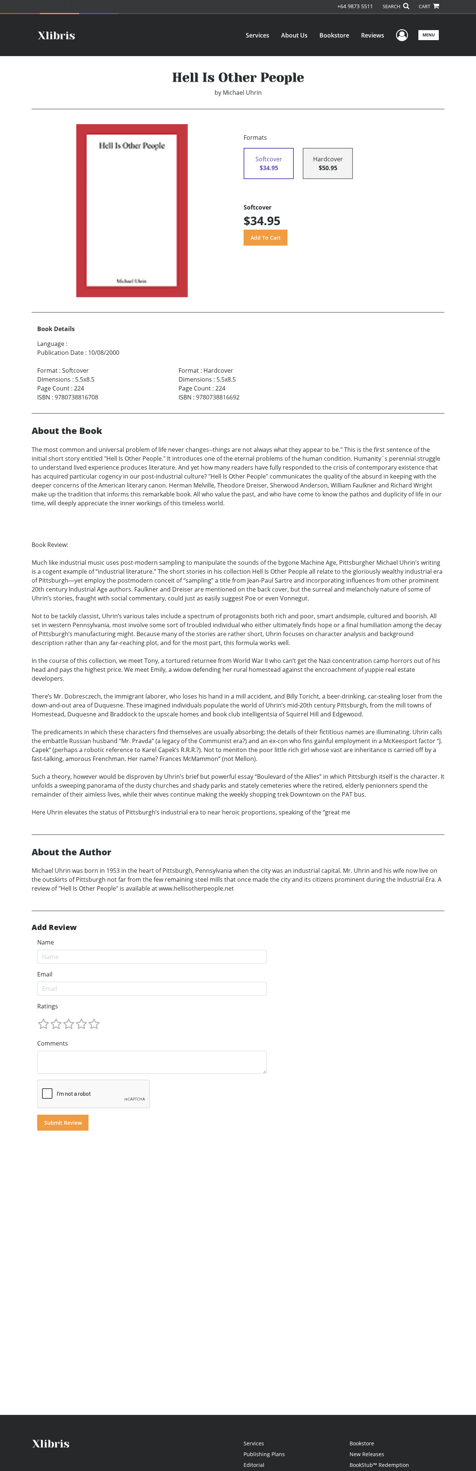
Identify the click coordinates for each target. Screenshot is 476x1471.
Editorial (254, 1464)
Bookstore (334, 35)
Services (257, 35)
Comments (52, 1043)
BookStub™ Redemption (379, 1464)
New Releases (367, 1454)
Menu (428, 35)
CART (425, 6)
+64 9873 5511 (355, 6)
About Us (294, 35)
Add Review (54, 927)
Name (45, 942)
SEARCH (392, 6)
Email (44, 974)
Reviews (372, 35)
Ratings (47, 1006)
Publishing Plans (264, 1454)
